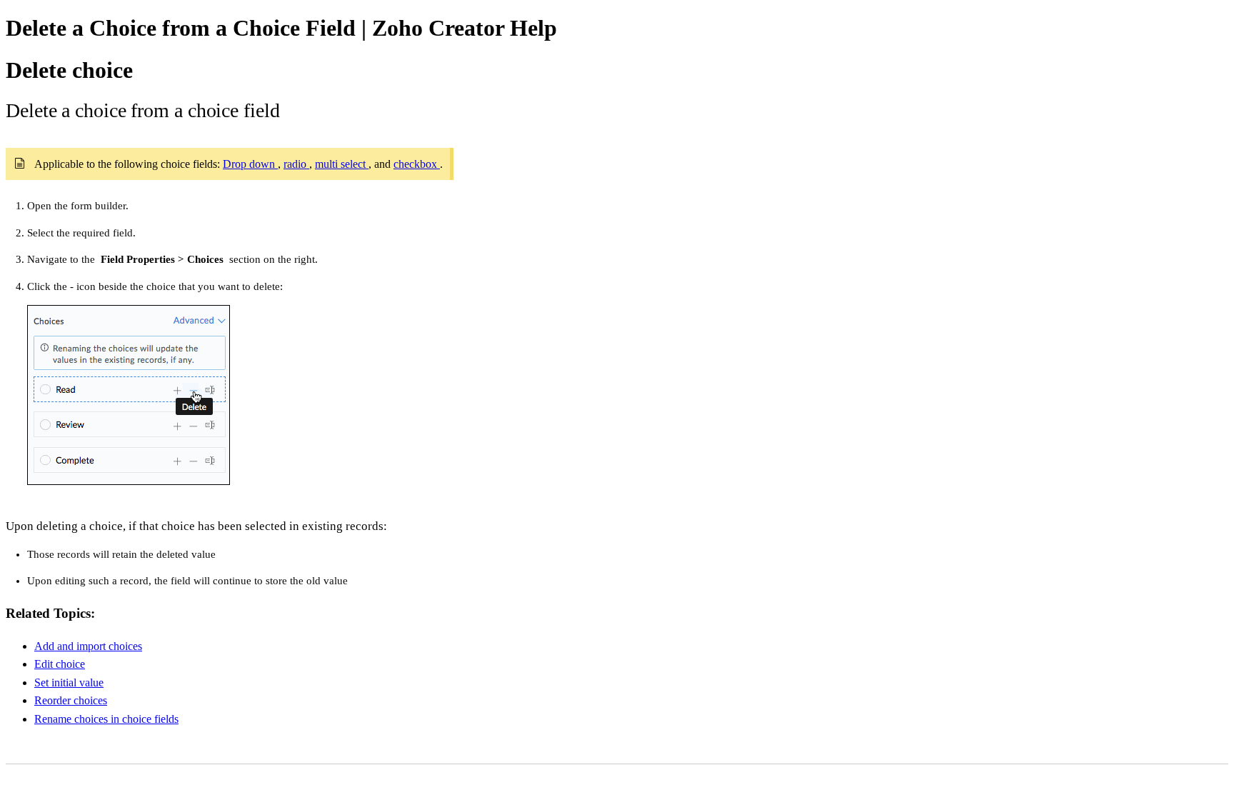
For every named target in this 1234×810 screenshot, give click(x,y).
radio (296, 164)
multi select (341, 164)
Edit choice (59, 664)
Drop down (250, 164)
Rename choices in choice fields (106, 719)
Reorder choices (70, 700)
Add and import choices (88, 646)
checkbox (416, 164)
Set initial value (69, 682)
